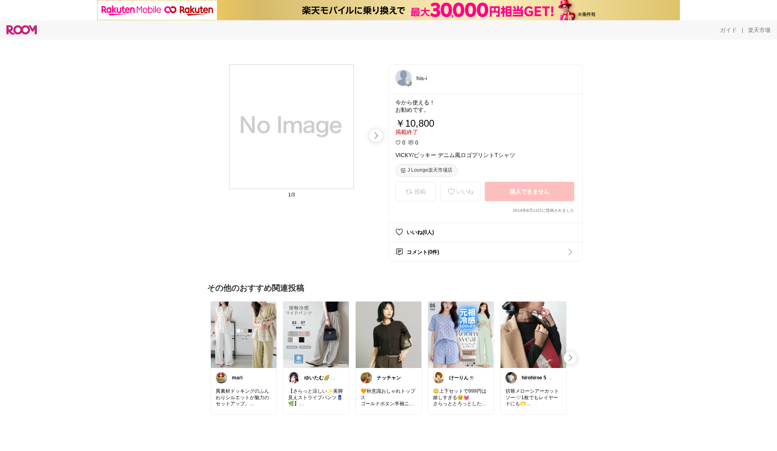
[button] (403, 78)
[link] (243, 334)
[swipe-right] (375, 135)
